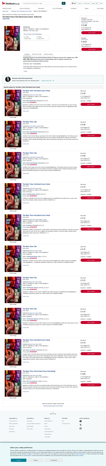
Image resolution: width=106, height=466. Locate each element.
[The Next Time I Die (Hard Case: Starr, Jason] (13, 115)
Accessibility (47, 436)
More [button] (25, 71)
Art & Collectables (57, 8)
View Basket (12, 431)
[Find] (63, 3)
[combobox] (42, 3)
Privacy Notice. (80, 455)
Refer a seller (30, 428)
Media (45, 423)
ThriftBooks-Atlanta (32, 287)
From (27, 37)
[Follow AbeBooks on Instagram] (81, 428)
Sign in (80, 3)
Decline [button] (36, 460)
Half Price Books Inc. (32, 381)
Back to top (53, 413)
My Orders (11, 428)
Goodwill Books (30, 194)
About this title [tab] (36, 54)
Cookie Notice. (27, 455)
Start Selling (100, 8)
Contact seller (26, 111)
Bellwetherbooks (31, 100)
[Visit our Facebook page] (81, 421)
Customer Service (66, 423)
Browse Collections (25, 8)
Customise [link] (54, 460)
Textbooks (73, 8)
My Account (87, 3)
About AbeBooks (48, 421)
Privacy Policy (47, 428)
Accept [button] (19, 460)
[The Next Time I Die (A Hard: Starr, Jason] (13, 396)
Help (101, 3)
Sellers (87, 8)
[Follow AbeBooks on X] (81, 425)
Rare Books (41, 8)
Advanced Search (6, 8)
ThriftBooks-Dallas (31, 256)
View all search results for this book (53, 405)
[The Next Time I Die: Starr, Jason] (13, 147)
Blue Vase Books (31, 350)
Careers (46, 426)
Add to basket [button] (91, 32)
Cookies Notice (47, 434)
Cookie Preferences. (80, 453)
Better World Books (32, 132)
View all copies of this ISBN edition (33, 34)
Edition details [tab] (48, 54)
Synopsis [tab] (27, 54)
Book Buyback (30, 426)
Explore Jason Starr (46, 80)
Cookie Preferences (48, 431)
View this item (84, 22)
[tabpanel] (51, 64)
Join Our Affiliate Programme (33, 423)
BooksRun (29, 225)
